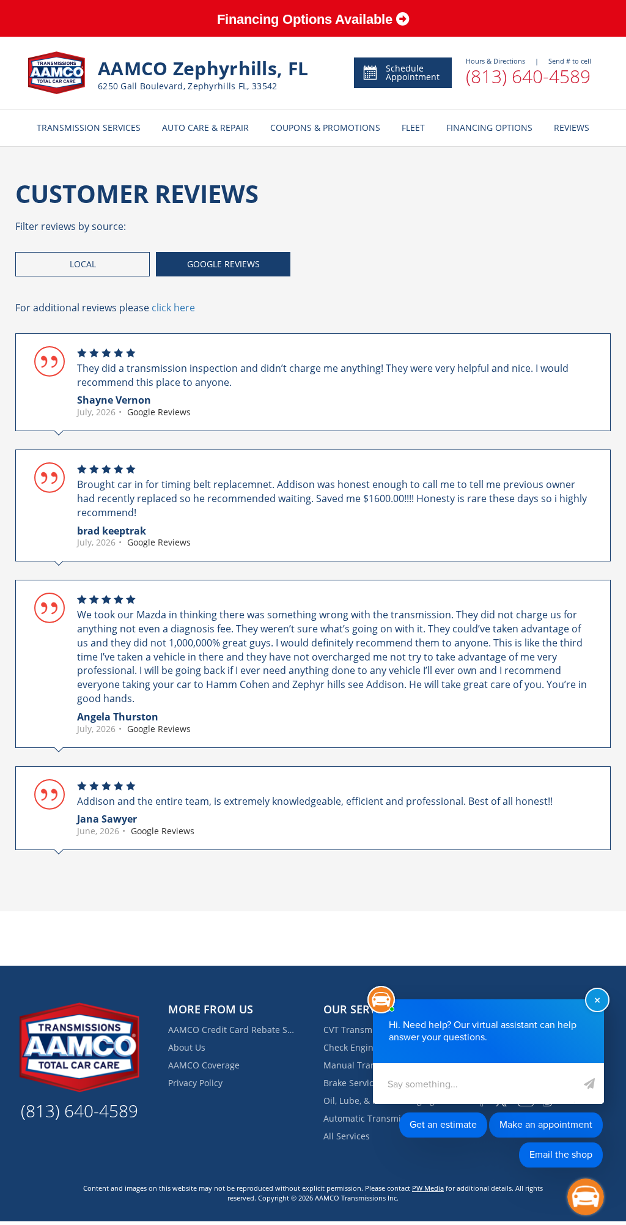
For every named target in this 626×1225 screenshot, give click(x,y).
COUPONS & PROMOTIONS (325, 127)
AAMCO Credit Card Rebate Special (232, 1029)
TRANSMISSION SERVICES (89, 127)
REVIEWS (571, 127)
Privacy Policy (195, 1083)
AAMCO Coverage (204, 1065)
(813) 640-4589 (528, 76)
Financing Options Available (306, 19)
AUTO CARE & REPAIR (205, 127)
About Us (186, 1047)
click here (173, 307)
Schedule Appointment (413, 72)
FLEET (413, 127)
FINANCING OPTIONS (489, 127)
